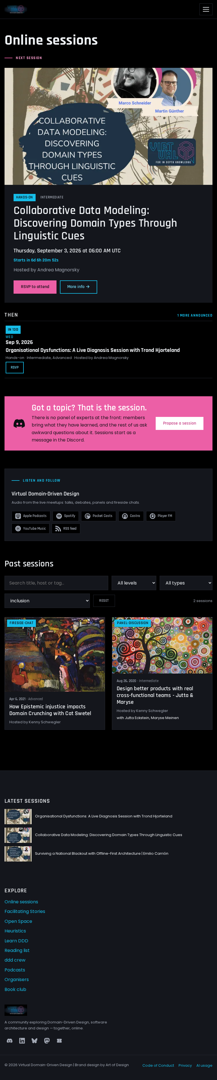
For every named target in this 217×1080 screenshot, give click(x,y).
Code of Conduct (158, 1065)
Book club (15, 989)
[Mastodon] (47, 1041)
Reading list (17, 950)
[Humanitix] (59, 1041)
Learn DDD (16, 941)
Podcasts (15, 970)
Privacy (185, 1065)
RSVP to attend (35, 287)
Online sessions (21, 902)
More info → (78, 287)
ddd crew (15, 960)
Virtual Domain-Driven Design (45, 493)
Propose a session (179, 423)
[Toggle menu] (205, 9)
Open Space (18, 921)
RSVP (15, 367)
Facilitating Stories (25, 911)
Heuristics (15, 931)
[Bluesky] (34, 1041)
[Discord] (10, 1041)
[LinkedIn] (22, 1041)
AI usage (204, 1065)
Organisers (17, 979)
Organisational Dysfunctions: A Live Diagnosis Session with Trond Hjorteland (93, 350)
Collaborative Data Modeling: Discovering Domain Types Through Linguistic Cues (95, 223)
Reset (104, 600)
